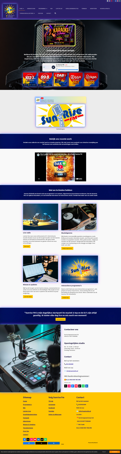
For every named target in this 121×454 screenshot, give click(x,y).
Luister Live (27, 411)
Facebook (52, 408)
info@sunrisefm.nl (72, 371)
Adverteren (27, 421)
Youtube (51, 411)
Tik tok (51, 401)
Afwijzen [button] (104, 451)
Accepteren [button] (114, 451)
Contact (25, 434)
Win (24, 408)
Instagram (52, 404)
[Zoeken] (55, 13)
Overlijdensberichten (30, 414)
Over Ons (26, 431)
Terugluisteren (28, 428)
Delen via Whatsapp (55, 414)
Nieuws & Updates (29, 424)
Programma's (27, 404)
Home (25, 401)
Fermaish (26, 418)
